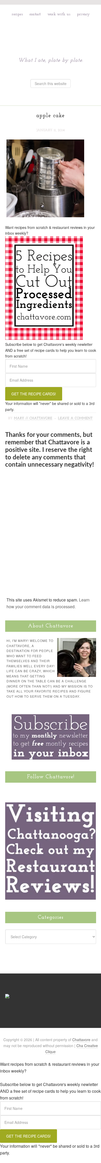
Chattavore (51, 33)
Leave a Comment (75, 418)
